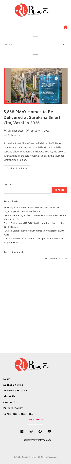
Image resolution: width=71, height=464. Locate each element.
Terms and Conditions (18, 413)
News (6, 378)
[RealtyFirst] (35, 10)
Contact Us (10, 402)
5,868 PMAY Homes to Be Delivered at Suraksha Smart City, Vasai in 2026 (32, 117)
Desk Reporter (15, 130)
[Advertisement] (35, 302)
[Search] (64, 44)
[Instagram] (31, 431)
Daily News (13, 135)
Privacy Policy (13, 407)
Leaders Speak (13, 384)
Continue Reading (18, 167)
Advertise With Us (15, 390)
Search (7, 184)
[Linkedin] (22, 431)
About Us (9, 396)
